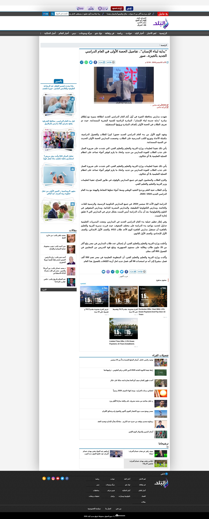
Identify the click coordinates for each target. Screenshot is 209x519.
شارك (101, 62)
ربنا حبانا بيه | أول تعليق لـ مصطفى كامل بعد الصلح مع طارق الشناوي (115, 14)
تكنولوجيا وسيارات (124, 496)
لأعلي (163, 474)
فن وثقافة (109, 33)
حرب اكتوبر (124, 276)
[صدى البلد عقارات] (91, 8)
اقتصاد (144, 496)
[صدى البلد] (161, 23)
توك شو (98, 33)
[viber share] (108, 271)
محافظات (96, 490)
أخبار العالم (64, 33)
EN (46, 14)
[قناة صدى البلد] (129, 8)
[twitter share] (91, 62)
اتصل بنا (108, 509)
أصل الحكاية (50, 33)
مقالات (143, 502)
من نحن (118, 509)
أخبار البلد (139, 33)
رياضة (120, 33)
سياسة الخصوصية (94, 509)
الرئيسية (163, 33)
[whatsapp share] (86, 62)
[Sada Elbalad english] (80, 8)
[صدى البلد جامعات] (103, 8)
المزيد (44, 289)
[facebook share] (95, 62)
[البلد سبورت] (117, 8)
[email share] (81, 62)
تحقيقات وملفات (94, 496)
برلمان (113, 496)
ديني (74, 33)
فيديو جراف (111, 490)
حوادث (129, 33)
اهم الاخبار (151, 33)
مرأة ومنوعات (85, 33)
